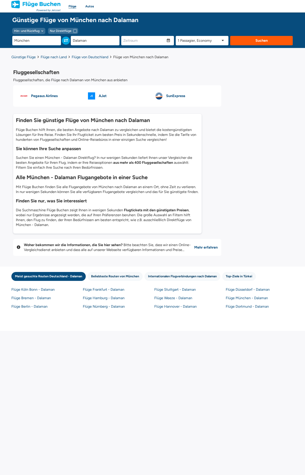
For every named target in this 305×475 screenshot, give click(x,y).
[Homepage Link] (36, 4)
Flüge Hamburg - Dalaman (104, 298)
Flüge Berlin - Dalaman (29, 306)
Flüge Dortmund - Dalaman (247, 306)
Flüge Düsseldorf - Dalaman (248, 289)
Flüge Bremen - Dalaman (31, 298)
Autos (89, 6)
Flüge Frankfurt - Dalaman (103, 289)
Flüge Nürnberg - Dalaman (104, 306)
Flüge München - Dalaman (247, 298)
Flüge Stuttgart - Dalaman (175, 289)
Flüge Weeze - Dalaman (173, 298)
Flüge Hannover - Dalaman (175, 306)
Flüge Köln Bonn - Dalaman (33, 289)
